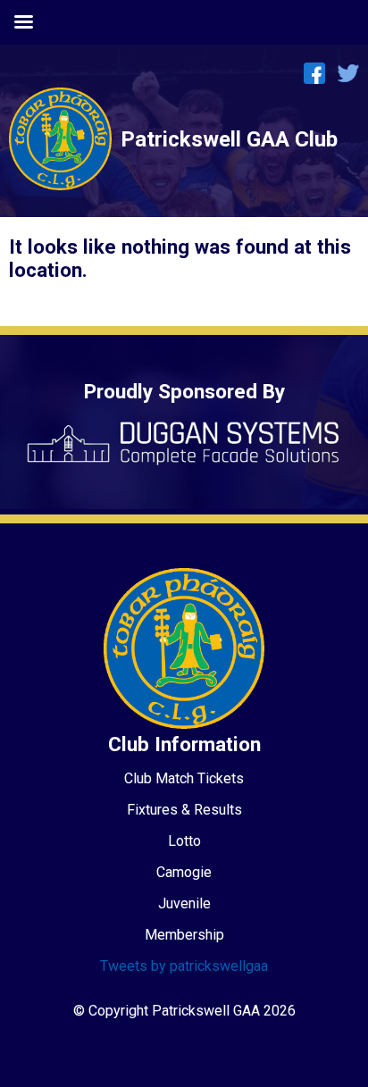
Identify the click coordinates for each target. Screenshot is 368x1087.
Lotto (184, 840)
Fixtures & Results (184, 809)
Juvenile (184, 903)
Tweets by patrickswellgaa (184, 965)
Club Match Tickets (184, 778)
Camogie (184, 872)
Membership (184, 934)
